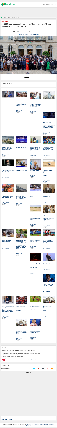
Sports (23, 0)
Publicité (42, 0)
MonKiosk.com (18, 0)
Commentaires (36, 424)
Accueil (14, 0)
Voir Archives (38, 359)
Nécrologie (38, 0)
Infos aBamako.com (29, 424)
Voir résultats (31, 359)
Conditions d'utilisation (44, 424)
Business (25, 0)
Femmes (35, 0)
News (28, 0)
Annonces (31, 0)
